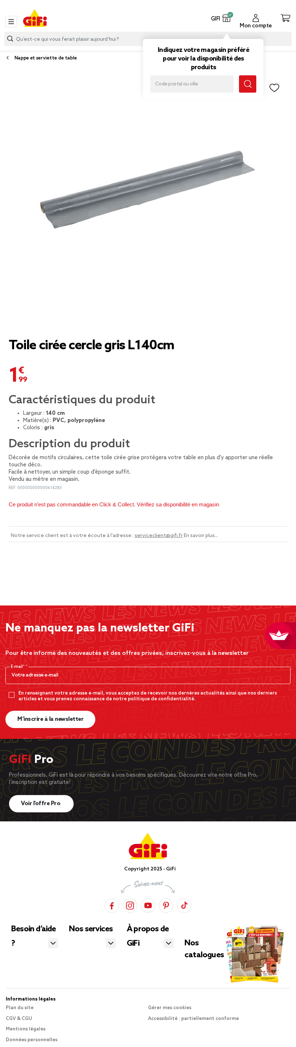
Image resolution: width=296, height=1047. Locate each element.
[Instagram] (130, 904)
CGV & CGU (19, 1018)
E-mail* (18, 666)
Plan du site (20, 1008)
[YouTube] (148, 904)
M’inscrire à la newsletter (50, 719)
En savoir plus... (201, 536)
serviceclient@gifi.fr (159, 536)
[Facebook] (112, 904)
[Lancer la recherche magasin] (247, 84)
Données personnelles (31, 1040)
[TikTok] (184, 904)
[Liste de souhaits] (274, 88)
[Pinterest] (166, 904)
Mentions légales (25, 1029)
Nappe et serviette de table (45, 58)
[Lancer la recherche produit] (10, 39)
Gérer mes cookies (169, 1008)
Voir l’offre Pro (41, 803)
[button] (226, 18)
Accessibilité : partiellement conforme (193, 1018)
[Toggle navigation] (11, 21)
